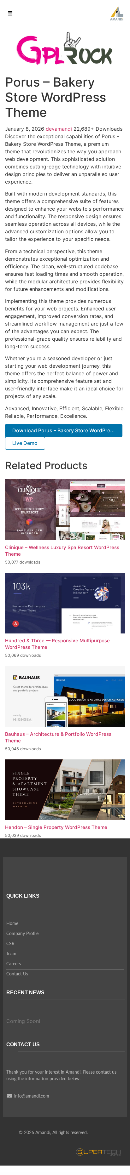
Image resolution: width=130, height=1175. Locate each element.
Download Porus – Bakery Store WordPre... (63, 430)
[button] (10, 13)
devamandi (60, 129)
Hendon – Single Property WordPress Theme (56, 827)
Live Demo (25, 443)
